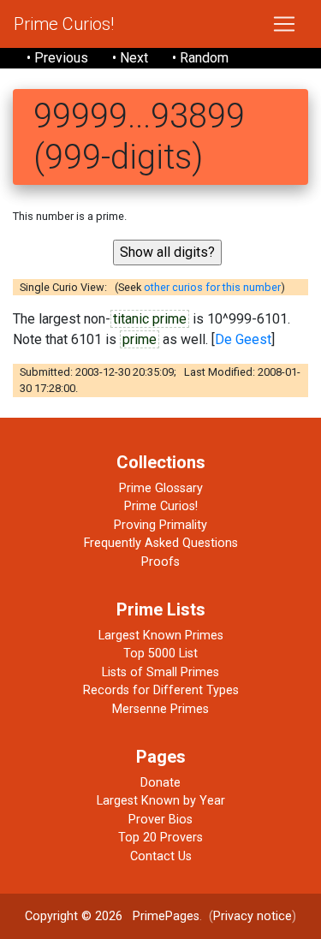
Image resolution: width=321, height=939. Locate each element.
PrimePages (166, 916)
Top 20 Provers (160, 837)
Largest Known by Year (161, 800)
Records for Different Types (161, 690)
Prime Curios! (64, 24)
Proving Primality (160, 525)
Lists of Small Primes (160, 672)
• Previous (57, 58)
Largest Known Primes (160, 635)
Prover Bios (160, 819)
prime (139, 339)
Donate (160, 783)
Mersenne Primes (160, 709)
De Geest (243, 339)
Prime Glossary (161, 488)
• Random (200, 58)
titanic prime (150, 319)
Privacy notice (252, 916)
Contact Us (161, 856)
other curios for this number (212, 287)
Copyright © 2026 (73, 916)
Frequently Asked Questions (161, 543)
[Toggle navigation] (284, 24)
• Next (130, 58)
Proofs (160, 562)
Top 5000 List (160, 653)
